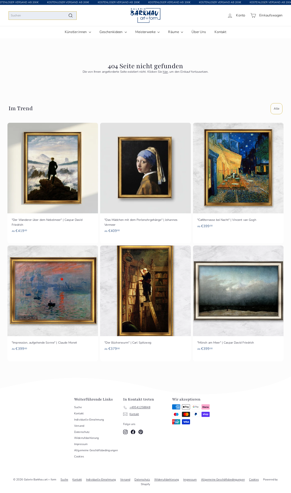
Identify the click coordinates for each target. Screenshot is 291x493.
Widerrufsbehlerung (86, 438)
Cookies (79, 456)
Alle (276, 109)
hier (165, 72)
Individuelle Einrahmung (89, 420)
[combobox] (43, 15)
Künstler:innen (76, 32)
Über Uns (199, 32)
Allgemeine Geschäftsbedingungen (96, 450)
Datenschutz (82, 432)
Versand (79, 426)
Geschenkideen (111, 32)
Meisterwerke (146, 32)
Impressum (81, 444)
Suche (78, 407)
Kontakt (220, 32)
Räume (174, 32)
